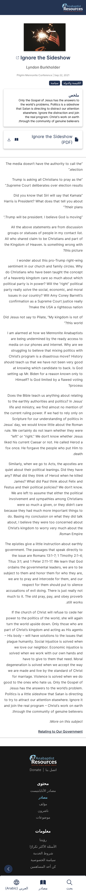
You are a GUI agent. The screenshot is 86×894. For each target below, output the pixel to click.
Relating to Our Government (60, 731)
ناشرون (43, 811)
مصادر (43, 797)
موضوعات (43, 817)
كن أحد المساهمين (43, 866)
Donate (35, 770)
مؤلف (43, 804)
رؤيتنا (43, 840)
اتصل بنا (51, 770)
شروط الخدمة (43, 853)
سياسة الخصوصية (43, 860)
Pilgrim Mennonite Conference (34, 75)
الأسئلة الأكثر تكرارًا (43, 846)
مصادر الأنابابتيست (43, 791)
